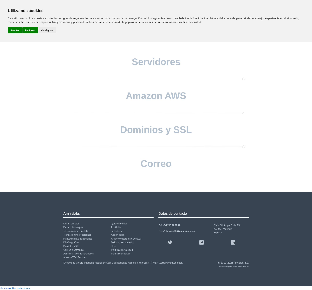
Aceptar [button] (14, 30)
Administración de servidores (78, 253)
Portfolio (116, 227)
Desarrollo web (71, 223)
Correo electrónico (73, 249)
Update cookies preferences (15, 288)
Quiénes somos (119, 223)
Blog (113, 246)
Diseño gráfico (71, 242)
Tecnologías (117, 231)
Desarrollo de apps (73, 227)
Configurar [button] (47, 30)
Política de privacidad (122, 249)
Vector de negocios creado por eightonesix (234, 266)
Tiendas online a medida (75, 231)
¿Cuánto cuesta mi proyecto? (126, 238)
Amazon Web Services (75, 257)
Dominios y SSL (71, 246)
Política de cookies (120, 253)
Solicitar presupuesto (122, 242)
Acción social (117, 234)
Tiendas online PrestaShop (77, 234)
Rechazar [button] (30, 30)
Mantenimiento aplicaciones (77, 238)
